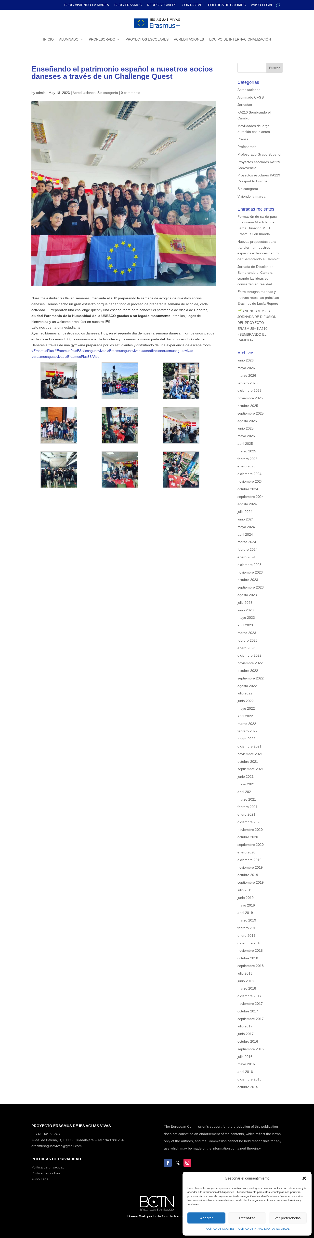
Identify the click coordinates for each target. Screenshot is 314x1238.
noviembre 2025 (250, 398)
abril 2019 (245, 913)
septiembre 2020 (250, 845)
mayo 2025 (246, 436)
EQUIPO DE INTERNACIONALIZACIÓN (240, 39)
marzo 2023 (246, 633)
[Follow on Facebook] (168, 1163)
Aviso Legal (40, 1179)
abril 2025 (245, 444)
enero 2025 (246, 466)
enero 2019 (246, 935)
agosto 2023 (247, 595)
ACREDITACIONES (189, 39)
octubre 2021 (247, 761)
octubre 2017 (247, 1011)
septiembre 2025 (250, 413)
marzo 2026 (246, 375)
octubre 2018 (247, 958)
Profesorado (247, 147)
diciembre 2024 (249, 474)
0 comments (130, 93)
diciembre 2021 (249, 746)
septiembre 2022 (250, 678)
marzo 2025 (246, 451)
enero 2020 (246, 852)
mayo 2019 (246, 905)
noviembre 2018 (250, 950)
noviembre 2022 (250, 663)
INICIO (48, 39)
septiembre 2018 (250, 966)
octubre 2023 (247, 580)
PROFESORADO (102, 39)
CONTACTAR (192, 5)
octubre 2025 (247, 406)
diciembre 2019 (249, 860)
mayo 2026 (246, 368)
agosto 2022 (247, 686)
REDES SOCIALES (161, 5)
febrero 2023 (247, 640)
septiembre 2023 (250, 587)
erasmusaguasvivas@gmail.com (56, 1146)
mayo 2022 (246, 708)
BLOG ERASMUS (128, 5)
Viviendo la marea (251, 196)
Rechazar (247, 1218)
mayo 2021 (246, 784)
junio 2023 (245, 610)
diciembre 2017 (249, 996)
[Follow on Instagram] (187, 1163)
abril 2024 (245, 534)
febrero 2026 (247, 383)
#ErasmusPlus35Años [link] (82, 357)
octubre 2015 (247, 1087)
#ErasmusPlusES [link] (68, 351)
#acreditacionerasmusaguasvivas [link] (167, 351)
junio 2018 (245, 981)
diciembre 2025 (249, 390)
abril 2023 (245, 625)
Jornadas (244, 105)
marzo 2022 (246, 724)
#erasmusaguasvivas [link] (47, 357)
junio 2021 (245, 776)
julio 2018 (244, 973)
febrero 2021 (247, 807)
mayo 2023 (246, 617)
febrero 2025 (247, 459)
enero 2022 (246, 739)
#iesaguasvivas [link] (94, 351)
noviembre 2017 (250, 1004)
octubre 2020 (247, 837)
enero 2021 (246, 814)
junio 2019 (245, 898)
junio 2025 (245, 428)
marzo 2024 (246, 542)
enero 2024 (246, 557)
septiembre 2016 (250, 1049)
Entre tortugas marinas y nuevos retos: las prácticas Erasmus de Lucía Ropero (258, 297)
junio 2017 (245, 1034)
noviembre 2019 (250, 867)
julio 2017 (244, 1026)
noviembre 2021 (250, 754)
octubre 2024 (247, 489)
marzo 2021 (246, 799)
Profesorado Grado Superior (259, 154)
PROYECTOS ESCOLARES (147, 39)
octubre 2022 (247, 671)
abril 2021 (245, 792)
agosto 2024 (247, 504)
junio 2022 (245, 701)
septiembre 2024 (250, 497)
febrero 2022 (247, 731)
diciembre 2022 (249, 655)
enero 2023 (246, 648)
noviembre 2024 (250, 481)
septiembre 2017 (250, 1019)
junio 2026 (245, 360)
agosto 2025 (247, 421)
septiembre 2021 (250, 769)
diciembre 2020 (249, 822)
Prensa (243, 139)
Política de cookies (45, 1173)
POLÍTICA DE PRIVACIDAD (253, 1228)
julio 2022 (244, 693)
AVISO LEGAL (280, 1228)
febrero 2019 (247, 928)
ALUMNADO (68, 39)
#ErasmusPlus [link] (42, 351)
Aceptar (206, 1218)
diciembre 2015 (249, 1079)
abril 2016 (245, 1072)
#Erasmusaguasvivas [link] (123, 351)
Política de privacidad (48, 1167)
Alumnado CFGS (250, 97)
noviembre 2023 (250, 572)
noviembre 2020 (250, 830)
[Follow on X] (178, 1163)
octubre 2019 (247, 875)
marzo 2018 (246, 988)
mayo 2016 (246, 1064)
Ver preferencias (288, 1218)
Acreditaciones (84, 93)
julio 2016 (244, 1057)
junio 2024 (245, 519)
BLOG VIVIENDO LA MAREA (86, 5)
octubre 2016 (247, 1041)
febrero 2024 (247, 549)
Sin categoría (107, 93)
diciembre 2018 (249, 943)
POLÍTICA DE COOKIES (219, 1228)
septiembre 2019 (250, 882)
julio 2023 (244, 603)
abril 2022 (245, 716)
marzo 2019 (246, 920)
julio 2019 (244, 890)
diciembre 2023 (249, 565)
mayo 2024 (246, 527)
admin (41, 93)
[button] (304, 1178)
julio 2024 (244, 512)
